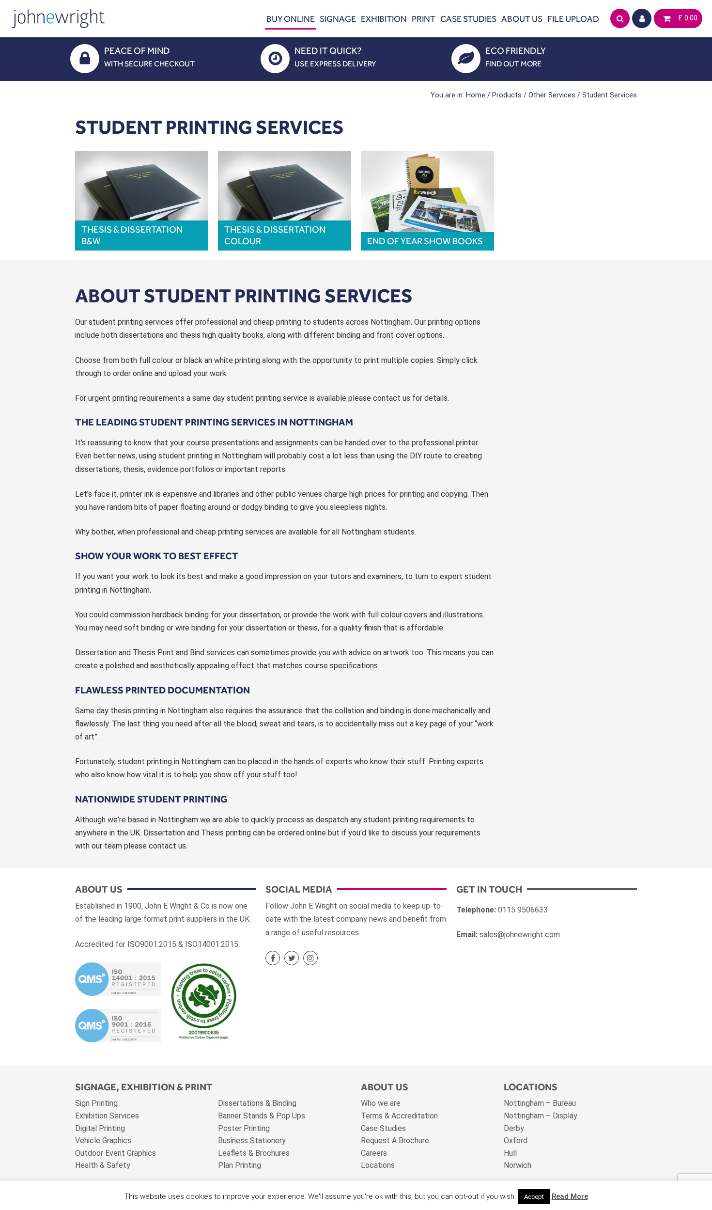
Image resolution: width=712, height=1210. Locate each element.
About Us (521, 19)
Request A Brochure (395, 1140)
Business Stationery (252, 1140)
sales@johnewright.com (520, 934)
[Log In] (641, 18)
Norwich (517, 1165)
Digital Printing (100, 1128)
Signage (338, 19)
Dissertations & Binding (257, 1103)
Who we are (381, 1103)
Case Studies (468, 19)
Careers (374, 1153)
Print (423, 19)
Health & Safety (102, 1165)
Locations (378, 1165)
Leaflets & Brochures (254, 1153)
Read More (570, 1196)
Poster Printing (244, 1128)
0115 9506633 (523, 909)
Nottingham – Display (540, 1115)
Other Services (551, 95)
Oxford (515, 1140)
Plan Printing (239, 1165)
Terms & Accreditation (399, 1115)
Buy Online (290, 19)
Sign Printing (96, 1103)
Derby (514, 1128)
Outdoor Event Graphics (115, 1153)
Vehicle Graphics (103, 1140)
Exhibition (384, 19)
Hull (510, 1153)
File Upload (573, 19)
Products (507, 95)
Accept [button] (534, 1196)
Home (475, 95)
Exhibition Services (107, 1115)
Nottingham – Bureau (540, 1103)
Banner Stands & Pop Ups (261, 1115)
